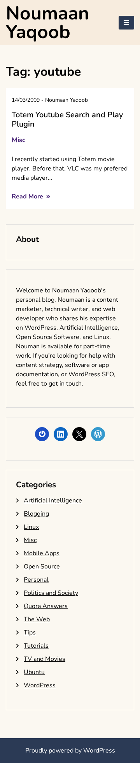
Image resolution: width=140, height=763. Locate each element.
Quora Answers (46, 606)
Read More (28, 196)
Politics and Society (51, 593)
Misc (18, 140)
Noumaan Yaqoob (47, 22)
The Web (37, 619)
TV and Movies (44, 659)
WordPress (40, 685)
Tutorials (36, 645)
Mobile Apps (42, 553)
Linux (31, 527)
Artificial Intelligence (53, 500)
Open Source (42, 566)
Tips (30, 632)
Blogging (36, 513)
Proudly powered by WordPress (70, 750)
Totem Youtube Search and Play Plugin (67, 119)
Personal (36, 579)
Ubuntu (34, 672)
